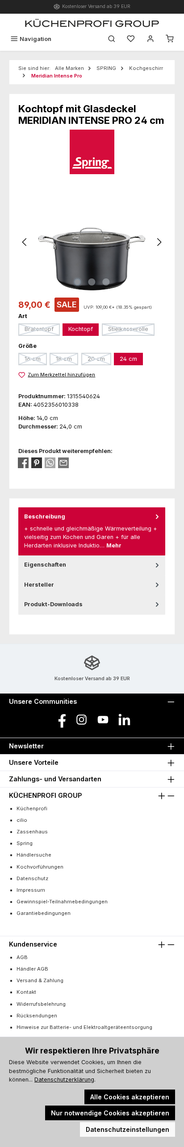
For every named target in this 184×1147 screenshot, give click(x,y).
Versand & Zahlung (40, 980)
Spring (25, 843)
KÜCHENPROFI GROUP (45, 795)
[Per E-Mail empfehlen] (63, 462)
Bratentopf (42, 330)
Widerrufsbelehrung (41, 1004)
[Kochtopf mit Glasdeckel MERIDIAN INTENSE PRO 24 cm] (92, 242)
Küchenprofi (32, 808)
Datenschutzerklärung (64, 1079)
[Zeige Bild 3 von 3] (106, 282)
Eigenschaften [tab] (45, 564)
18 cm (67, 360)
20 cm (99, 360)
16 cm (36, 360)
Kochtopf (80, 329)
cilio (22, 820)
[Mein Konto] (150, 39)
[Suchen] (111, 39)
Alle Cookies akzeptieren (129, 1097)
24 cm (128, 358)
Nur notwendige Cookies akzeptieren (110, 1113)
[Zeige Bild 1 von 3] (77, 282)
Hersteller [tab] (39, 584)
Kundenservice (33, 944)
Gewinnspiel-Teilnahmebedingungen (62, 901)
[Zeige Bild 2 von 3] (92, 282)
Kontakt (26, 992)
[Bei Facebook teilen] (23, 462)
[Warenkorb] (170, 39)
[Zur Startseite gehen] (92, 22)
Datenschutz (32, 878)
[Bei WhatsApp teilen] (50, 462)
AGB (22, 957)
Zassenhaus (32, 832)
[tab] (91, 531)
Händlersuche (34, 855)
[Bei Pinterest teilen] (36, 462)
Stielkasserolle (131, 330)
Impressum (31, 890)
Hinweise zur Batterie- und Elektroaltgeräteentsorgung (84, 1027)
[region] (92, 242)
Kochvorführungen (40, 867)
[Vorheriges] (25, 242)
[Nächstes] (159, 242)
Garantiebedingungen (44, 913)
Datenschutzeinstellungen (127, 1129)
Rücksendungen (37, 1015)
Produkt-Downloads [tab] (53, 604)
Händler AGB (32, 969)
